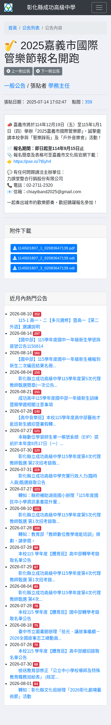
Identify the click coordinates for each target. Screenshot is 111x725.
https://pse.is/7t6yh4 (32, 161)
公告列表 (31, 28)
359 (88, 102)
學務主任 (59, 86)
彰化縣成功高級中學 (51, 8)
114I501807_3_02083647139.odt (46, 268)
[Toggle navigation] (99, 7)
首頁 (12, 28)
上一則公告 (20, 71)
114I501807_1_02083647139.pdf (46, 248)
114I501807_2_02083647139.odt (46, 258)
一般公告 (15, 86)
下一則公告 (50, 71)
